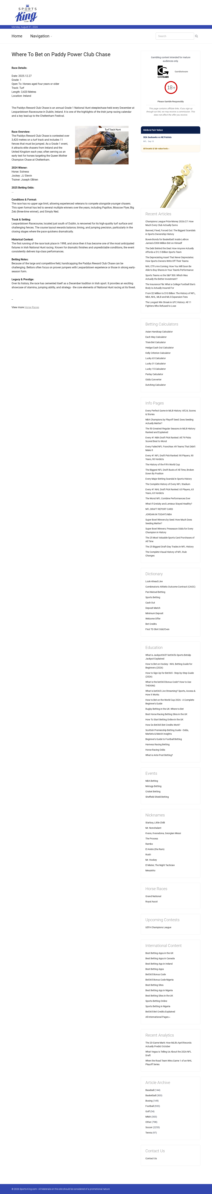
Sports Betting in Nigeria (157, 1006)
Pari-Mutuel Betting (155, 592)
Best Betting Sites (154, 985)
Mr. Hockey (151, 860)
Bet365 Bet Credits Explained (160, 1011)
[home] (26, 13)
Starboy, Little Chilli (155, 822)
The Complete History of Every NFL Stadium (167, 484)
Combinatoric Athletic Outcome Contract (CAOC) (170, 586)
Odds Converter (153, 379)
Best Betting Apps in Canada (160, 958)
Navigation (39, 36)
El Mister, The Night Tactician (160, 865)
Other (148, 1122)
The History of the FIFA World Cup (162, 464)
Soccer (148, 1127)
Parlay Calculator (154, 374)
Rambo (149, 844)
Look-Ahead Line (154, 581)
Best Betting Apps (154, 969)
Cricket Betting (152, 791)
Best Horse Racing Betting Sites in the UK (166, 714)
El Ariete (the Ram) (154, 849)
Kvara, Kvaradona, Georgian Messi (163, 833)
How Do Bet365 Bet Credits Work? (162, 725)
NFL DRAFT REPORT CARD (159, 509)
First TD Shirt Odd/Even (157, 629)
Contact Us (151, 1158)
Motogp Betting (153, 786)
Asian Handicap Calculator (159, 331)
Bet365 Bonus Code (155, 974)
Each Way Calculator (156, 337)
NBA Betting (151, 781)
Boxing (149, 1100)
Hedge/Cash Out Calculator (159, 347)
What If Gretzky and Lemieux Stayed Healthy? (168, 503)
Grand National (153, 896)
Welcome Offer (152, 618)
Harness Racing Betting (157, 744)
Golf (147, 1111)
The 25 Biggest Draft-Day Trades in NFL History (169, 546)
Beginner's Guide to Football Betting (163, 739)
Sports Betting (152, 597)
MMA (148, 1116)
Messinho (150, 870)
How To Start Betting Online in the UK (164, 719)
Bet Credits (151, 624)
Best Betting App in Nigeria (159, 990)
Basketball (150, 1095)
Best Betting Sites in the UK (159, 995)
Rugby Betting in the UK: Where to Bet (164, 709)
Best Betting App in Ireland (159, 963)
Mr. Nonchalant (153, 828)
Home (17, 36)
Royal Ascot (151, 901)
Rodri (148, 854)
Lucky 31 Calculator (155, 363)
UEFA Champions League (158, 927)
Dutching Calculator (155, 385)
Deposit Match (152, 608)
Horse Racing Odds (155, 749)
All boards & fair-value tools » (156, 148)
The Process (151, 838)
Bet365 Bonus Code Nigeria (159, 979)
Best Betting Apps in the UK (159, 953)
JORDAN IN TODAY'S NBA (158, 514)
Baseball (149, 1090)
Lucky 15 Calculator (155, 369)
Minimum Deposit (154, 613)
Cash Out (150, 602)
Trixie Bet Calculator (155, 342)
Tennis (148, 1132)
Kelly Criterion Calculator (158, 353)
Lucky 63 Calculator (155, 358)
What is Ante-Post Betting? (159, 755)
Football (149, 1106)
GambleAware (181, 71)
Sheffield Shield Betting (157, 797)
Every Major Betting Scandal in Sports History (168, 478)
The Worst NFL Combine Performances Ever (167, 498)
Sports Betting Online (156, 1001)
